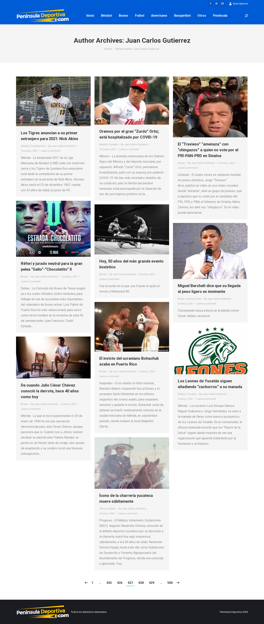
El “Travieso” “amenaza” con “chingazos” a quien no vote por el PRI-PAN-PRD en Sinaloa (208, 150)
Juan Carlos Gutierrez (157, 40)
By (62, 146)
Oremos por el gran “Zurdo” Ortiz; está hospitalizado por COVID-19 (129, 134)
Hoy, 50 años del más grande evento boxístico (131, 264)
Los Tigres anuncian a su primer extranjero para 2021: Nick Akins (49, 136)
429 (151, 583)
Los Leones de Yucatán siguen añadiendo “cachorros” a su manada (210, 384)
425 (109, 583)
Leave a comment (50, 150)
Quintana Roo (38, 146)
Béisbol (25, 146)
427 (130, 583)
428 (141, 583)
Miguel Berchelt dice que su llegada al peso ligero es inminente (209, 288)
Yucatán (113, 144)
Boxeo (181, 163)
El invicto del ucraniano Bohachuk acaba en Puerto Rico (129, 361)
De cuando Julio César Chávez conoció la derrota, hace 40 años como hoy (50, 391)
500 (170, 583)
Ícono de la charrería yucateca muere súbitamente (126, 498)
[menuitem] (90, 15)
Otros (102, 508)
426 (119, 583)
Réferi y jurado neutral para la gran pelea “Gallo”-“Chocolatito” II (51, 266)
